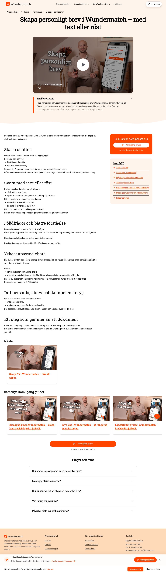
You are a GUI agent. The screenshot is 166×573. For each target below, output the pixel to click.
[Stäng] (160, 560)
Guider (26, 12)
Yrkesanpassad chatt (125, 183)
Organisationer (80, 4)
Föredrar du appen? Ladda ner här (131, 150)
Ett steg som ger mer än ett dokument (132, 193)
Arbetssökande (62, 4)
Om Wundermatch (100, 4)
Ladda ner (118, 4)
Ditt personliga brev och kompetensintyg (132, 188)
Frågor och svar (122, 198)
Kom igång (155, 4)
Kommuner (89, 540)
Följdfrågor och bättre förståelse (129, 178)
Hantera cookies (153, 569)
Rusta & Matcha (91, 545)
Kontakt (48, 545)
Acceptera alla (135, 569)
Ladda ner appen (51, 549)
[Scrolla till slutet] (157, 416)
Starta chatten (122, 168)
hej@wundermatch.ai (134, 540)
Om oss (48, 540)
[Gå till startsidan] (18, 4)
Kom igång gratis (133, 145)
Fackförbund (90, 549)
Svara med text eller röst (126, 173)
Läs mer (50, 569)
